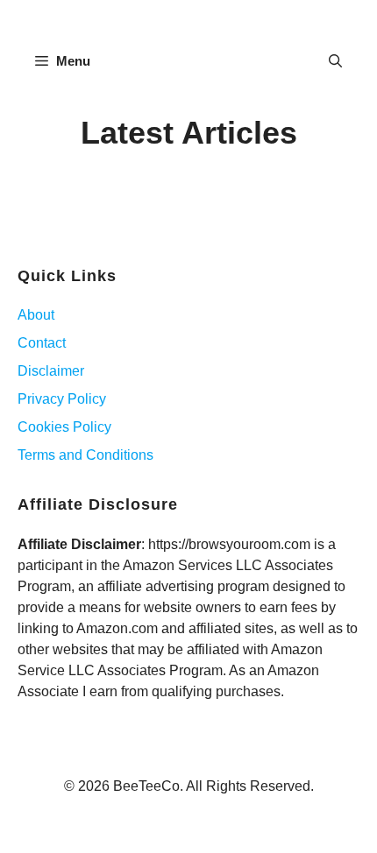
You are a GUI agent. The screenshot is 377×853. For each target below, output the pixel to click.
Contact (42, 342)
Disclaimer (51, 370)
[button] (335, 61)
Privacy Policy (62, 398)
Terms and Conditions (85, 455)
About (36, 314)
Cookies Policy (64, 426)
